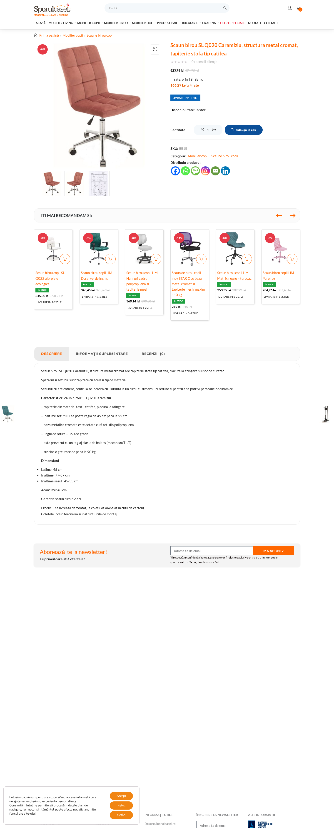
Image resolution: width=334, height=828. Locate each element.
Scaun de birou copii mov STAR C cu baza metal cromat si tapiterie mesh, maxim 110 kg (188, 284)
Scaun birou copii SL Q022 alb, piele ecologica (50, 278)
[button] (155, 49)
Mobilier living (61, 23)
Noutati (254, 23)
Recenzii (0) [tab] (153, 354)
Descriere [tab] (51, 354)
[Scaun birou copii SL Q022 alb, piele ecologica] (53, 249)
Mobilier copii (88, 23)
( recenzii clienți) (203, 61)
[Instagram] (205, 170)
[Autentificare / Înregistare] (290, 7)
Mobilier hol (142, 23)
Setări (121, 815)
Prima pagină (49, 35)
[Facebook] (175, 170)
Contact (271, 23)
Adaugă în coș (246, 130)
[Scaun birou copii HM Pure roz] (281, 249)
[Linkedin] (225, 170)
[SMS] (195, 170)
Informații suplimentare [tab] (102, 354)
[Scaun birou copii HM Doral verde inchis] (99, 249)
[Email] (215, 170)
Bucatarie (190, 23)
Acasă (40, 23)
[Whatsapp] (185, 170)
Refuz (121, 805)
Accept (121, 796)
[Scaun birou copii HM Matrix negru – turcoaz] (235, 249)
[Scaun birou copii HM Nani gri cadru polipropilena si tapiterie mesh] (144, 249)
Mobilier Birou (116, 23)
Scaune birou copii (100, 35)
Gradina (209, 23)
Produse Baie (167, 23)
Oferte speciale (232, 23)
